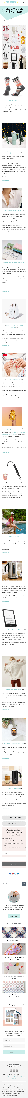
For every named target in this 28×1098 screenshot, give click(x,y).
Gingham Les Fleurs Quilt (14, 935)
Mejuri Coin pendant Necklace (13, 210)
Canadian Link (5, 115)
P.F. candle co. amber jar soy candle (14, 743)
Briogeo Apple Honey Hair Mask (13, 429)
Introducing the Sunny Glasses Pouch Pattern (14, 952)
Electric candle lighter (13, 482)
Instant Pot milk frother (14, 788)
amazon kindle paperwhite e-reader (13, 629)
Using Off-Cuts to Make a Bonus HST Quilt (14, 971)
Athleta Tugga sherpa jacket (13, 689)
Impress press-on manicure (14, 379)
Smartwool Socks (13, 100)
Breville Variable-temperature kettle (13, 583)
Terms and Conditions (14, 1076)
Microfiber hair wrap (13, 536)
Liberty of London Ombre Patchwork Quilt (14, 990)
